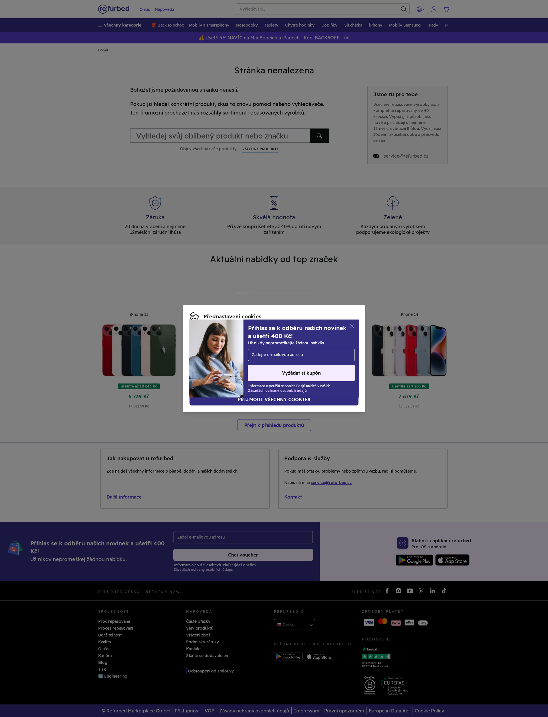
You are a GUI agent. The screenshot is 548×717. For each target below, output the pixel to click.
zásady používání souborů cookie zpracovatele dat (240, 358)
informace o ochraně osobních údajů (240, 352)
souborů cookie (279, 346)
